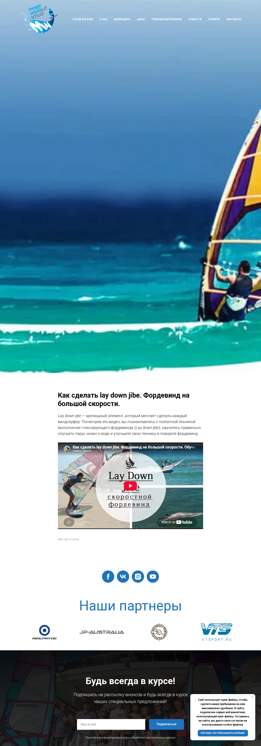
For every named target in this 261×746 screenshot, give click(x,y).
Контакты (233, 19)
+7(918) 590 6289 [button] (82, 19)
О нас (104, 19)
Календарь (122, 19)
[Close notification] (252, 697)
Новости (195, 19)
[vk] (123, 576)
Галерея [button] (214, 19)
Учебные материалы (166, 19)
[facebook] (108, 576)
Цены (141, 19)
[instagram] (138, 576)
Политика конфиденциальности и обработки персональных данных (130, 737)
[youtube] (153, 576)
